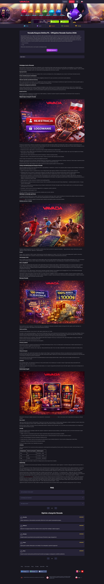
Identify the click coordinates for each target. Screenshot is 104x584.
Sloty (22, 566)
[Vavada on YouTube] (82, 571)
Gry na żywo (27, 566)
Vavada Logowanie (52, 50)
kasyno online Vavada (54, 416)
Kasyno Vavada (22, 199)
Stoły (32, 566)
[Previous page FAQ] (48, 508)
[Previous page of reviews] (48, 559)
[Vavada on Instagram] (77, 571)
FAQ (47, 566)
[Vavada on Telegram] (77, 1)
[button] (102, 14)
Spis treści (42, 566)
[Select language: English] (82, 1)
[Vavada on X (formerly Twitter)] (80, 571)
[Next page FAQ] (55, 508)
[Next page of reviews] (55, 559)
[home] (24, 1)
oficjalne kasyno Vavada (28, 476)
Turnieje (36, 566)
